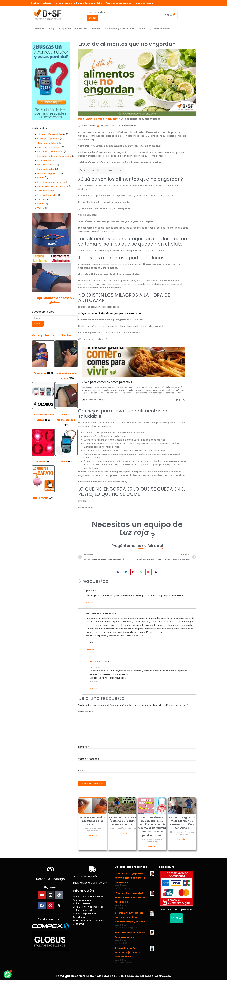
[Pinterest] (50, 905)
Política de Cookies (83, 910)
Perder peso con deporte (118, 3)
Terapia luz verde (46, 195)
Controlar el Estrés (47, 143)
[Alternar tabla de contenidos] (118, 170)
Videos (96, 28)
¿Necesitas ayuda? (161, 28)
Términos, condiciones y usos (89, 920)
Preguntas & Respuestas (73, 28)
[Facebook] (42, 905)
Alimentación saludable (90, 3)
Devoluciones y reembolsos (88, 906)
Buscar (92, 17)
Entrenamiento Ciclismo (50, 151)
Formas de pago (82, 900)
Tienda (37, 28)
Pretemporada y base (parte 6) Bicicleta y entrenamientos (122, 821)
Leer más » (92, 835)
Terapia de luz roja (143, 3)
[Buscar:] (55, 318)
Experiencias (44, 160)
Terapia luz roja (45, 190)
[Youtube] (42, 895)
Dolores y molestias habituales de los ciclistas (92, 821)
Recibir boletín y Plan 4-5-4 (88, 896)
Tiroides (41, 199)
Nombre (83, 747)
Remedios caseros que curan (52, 186)
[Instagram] (50, 895)
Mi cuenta (78, 923)
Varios (40, 203)
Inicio (142, 28)
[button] (118, 572)
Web (80, 771)
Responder (90, 602)
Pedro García (97, 661)
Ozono (40, 177)
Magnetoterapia (46, 164)
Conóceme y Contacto (118, 28)
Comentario (85, 712)
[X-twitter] (59, 905)
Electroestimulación (41, 3)
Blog (51, 28)
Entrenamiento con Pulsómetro (54, 156)
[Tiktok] (59, 895)
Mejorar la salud (45, 169)
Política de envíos (83, 903)
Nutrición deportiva (65, 3)
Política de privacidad (85, 913)
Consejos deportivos (48, 138)
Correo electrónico (89, 759)
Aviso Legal (79, 917)
